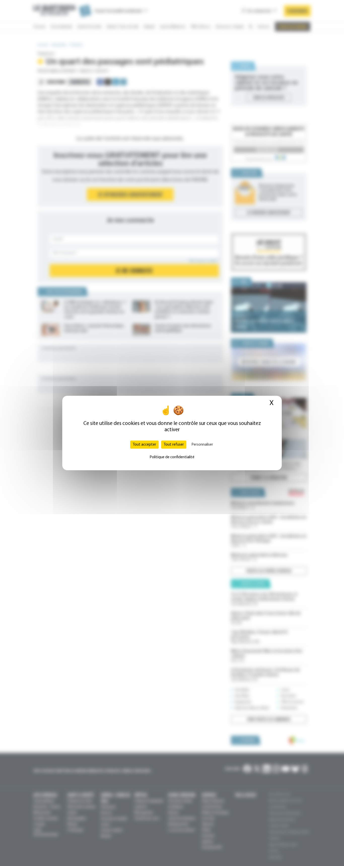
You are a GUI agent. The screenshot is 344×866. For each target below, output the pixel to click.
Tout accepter (144, 445)
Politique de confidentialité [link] (172, 457)
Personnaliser (202, 445)
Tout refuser (174, 445)
